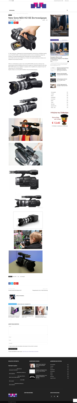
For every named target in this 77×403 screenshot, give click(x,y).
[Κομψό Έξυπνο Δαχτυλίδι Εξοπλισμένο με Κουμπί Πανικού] (41, 310)
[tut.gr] (38, 5)
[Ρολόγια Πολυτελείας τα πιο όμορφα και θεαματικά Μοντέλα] (32, 377)
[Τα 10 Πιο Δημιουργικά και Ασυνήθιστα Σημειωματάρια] (53, 86)
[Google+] (11, 1)
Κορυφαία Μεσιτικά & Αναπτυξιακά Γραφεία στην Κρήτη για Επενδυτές (59, 32)
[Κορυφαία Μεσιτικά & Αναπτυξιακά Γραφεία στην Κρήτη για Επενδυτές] (59, 25)
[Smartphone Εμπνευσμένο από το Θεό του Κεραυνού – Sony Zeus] (14, 310)
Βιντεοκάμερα (22, 276)
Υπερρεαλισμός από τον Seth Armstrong (40, 290)
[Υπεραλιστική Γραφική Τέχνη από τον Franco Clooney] (32, 371)
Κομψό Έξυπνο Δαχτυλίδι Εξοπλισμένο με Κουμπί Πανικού (41, 365)
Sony (18, 276)
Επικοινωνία (67, 0)
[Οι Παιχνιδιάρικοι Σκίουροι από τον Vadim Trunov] (53, 80)
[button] (67, 10)
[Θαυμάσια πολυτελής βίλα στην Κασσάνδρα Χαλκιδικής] (53, 75)
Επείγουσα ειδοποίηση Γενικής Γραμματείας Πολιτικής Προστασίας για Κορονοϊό (63, 69)
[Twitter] (13, 1)
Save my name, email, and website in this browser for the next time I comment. (24, 346)
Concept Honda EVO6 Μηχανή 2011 (15, 290)
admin (51, 61)
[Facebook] (9, 1)
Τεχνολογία (13, 13)
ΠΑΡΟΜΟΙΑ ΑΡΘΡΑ (12, 304)
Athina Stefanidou (13, 20)
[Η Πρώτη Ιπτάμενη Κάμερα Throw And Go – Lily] (28, 310)
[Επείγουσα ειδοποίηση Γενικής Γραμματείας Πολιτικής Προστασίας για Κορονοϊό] (53, 69)
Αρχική (9, 13)
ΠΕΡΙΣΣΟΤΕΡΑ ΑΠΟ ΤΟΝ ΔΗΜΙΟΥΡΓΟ (24, 304)
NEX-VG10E (14, 276)
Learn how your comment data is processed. (30, 351)
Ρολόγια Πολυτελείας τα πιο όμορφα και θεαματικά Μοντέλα (41, 376)
